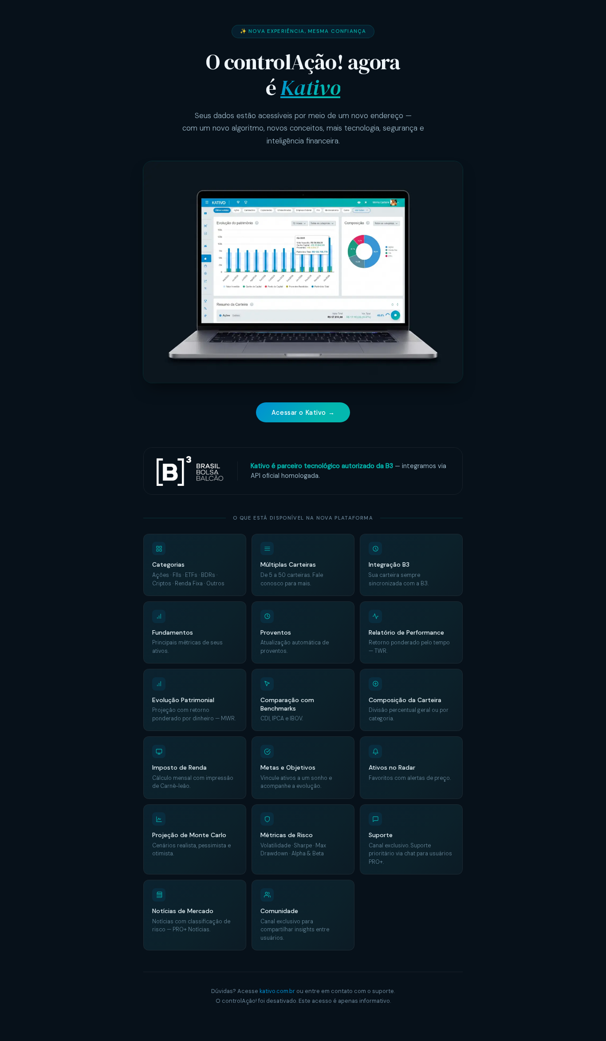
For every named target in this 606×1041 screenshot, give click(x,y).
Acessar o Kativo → (303, 413)
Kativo (310, 87)
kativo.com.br (277, 991)
